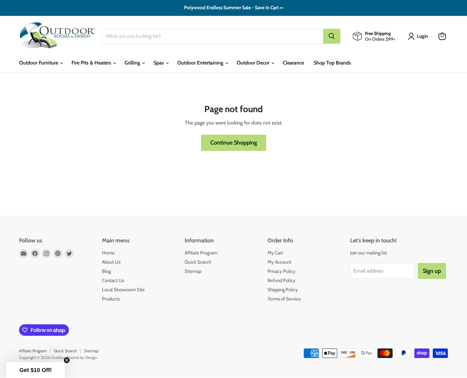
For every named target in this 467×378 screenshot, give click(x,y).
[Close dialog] (349, 144)
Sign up (171, 253)
